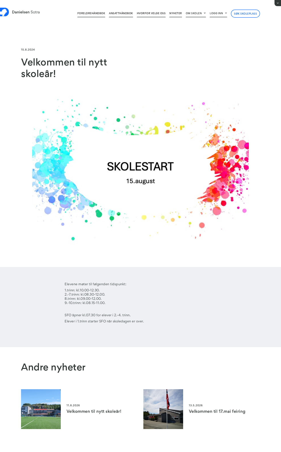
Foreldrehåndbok (91, 13)
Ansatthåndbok (121, 13)
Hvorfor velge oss (151, 13)
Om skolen (194, 13)
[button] (196, 13)
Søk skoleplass (245, 14)
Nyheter (175, 13)
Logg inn (216, 13)
